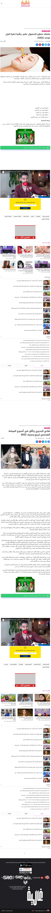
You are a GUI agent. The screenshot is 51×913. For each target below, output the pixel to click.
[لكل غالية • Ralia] (25, 3)
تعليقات (9, 365)
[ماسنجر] (37, 44)
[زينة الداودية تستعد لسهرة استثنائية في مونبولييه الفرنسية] (46, 304)
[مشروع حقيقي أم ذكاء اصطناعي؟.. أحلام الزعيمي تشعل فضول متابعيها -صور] (46, 288)
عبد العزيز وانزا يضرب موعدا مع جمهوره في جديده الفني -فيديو (30, 313)
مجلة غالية (25, 216)
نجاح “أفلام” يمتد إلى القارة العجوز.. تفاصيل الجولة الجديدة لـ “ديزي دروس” (28, 297)
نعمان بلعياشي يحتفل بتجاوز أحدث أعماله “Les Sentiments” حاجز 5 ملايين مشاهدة (26, 308)
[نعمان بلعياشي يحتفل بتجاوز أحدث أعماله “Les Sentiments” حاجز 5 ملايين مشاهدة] (46, 310)
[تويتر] (46, 44)
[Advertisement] (25, 18)
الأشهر (26, 365)
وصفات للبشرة (8, 216)
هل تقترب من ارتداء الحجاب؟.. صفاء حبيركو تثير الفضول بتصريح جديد (29, 280)
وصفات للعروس (45, 219)
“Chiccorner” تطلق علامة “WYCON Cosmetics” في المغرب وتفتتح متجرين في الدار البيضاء (43, 256)
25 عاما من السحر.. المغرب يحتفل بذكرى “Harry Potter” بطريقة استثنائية (28, 319)
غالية (33, 910)
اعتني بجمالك (45, 216)
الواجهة (37, 216)
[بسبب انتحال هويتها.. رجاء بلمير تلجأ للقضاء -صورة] (46, 293)
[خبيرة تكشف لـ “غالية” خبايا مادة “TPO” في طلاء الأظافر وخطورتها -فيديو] (25, 250)
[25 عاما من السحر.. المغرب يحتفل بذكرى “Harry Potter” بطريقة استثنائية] (46, 321)
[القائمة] (1, 4)
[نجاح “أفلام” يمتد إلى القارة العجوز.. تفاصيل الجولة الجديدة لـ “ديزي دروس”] (46, 299)
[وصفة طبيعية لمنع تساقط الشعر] (8, 264)
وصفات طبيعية (44, 31)
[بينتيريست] (40, 44)
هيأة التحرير (3, 910)
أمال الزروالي (47, 41)
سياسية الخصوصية (9, 910)
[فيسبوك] (48, 44)
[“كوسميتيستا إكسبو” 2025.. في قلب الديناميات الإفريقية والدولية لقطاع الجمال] (8, 250)
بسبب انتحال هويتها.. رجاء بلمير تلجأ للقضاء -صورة (32, 291)
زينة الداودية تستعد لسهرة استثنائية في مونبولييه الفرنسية (30, 302)
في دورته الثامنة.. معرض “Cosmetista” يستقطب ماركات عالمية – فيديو (43, 270)
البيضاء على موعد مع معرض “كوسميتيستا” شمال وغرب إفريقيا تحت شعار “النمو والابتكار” (25, 271)
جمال (44, 28)
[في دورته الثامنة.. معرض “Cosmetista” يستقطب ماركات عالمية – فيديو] (42, 264)
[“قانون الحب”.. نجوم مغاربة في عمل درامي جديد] (46, 332)
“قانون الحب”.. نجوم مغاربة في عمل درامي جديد (33, 330)
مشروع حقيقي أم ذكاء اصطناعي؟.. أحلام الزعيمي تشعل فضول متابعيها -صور (27, 286)
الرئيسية (47, 28)
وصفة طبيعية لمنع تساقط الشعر (9, 269)
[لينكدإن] (43, 44)
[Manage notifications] (48, 910)
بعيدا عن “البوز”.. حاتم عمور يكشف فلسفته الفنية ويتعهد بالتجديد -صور (28, 325)
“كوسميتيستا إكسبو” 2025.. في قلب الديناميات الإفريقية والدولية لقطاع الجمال (9, 256)
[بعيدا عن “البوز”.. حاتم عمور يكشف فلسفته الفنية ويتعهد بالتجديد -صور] (46, 326)
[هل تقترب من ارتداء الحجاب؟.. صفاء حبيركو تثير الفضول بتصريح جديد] (46, 282)
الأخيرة (42, 365)
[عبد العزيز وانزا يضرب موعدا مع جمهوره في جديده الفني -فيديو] (46, 315)
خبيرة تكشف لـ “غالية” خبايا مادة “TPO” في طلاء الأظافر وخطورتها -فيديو (25, 255)
